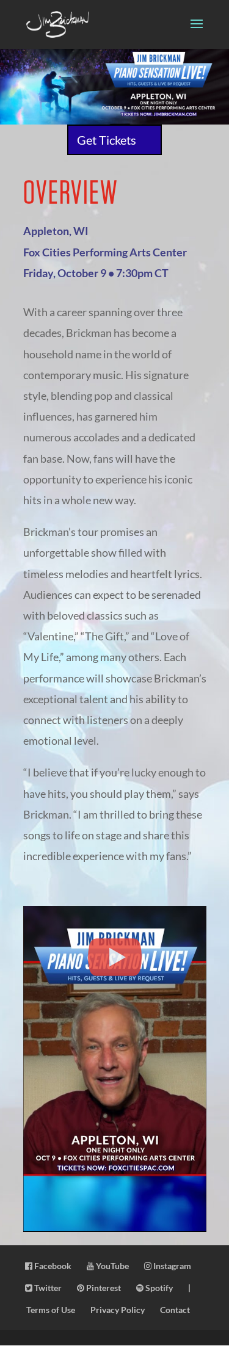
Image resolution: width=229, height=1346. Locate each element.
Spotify (158, 1288)
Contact (175, 1309)
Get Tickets (106, 139)
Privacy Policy (117, 1309)
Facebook (51, 1266)
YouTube (111, 1266)
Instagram (171, 1266)
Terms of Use (50, 1309)
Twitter (47, 1288)
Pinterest (102, 1288)
